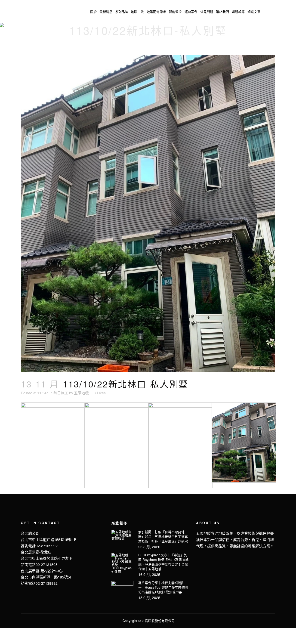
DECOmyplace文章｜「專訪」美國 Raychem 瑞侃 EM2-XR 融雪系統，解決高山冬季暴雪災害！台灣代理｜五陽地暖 (163, 562)
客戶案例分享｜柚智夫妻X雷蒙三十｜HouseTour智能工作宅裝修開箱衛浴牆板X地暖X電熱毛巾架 (163, 587)
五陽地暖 (81, 393)
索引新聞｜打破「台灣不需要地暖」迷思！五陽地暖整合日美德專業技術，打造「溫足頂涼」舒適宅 (163, 536)
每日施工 (60, 393)
